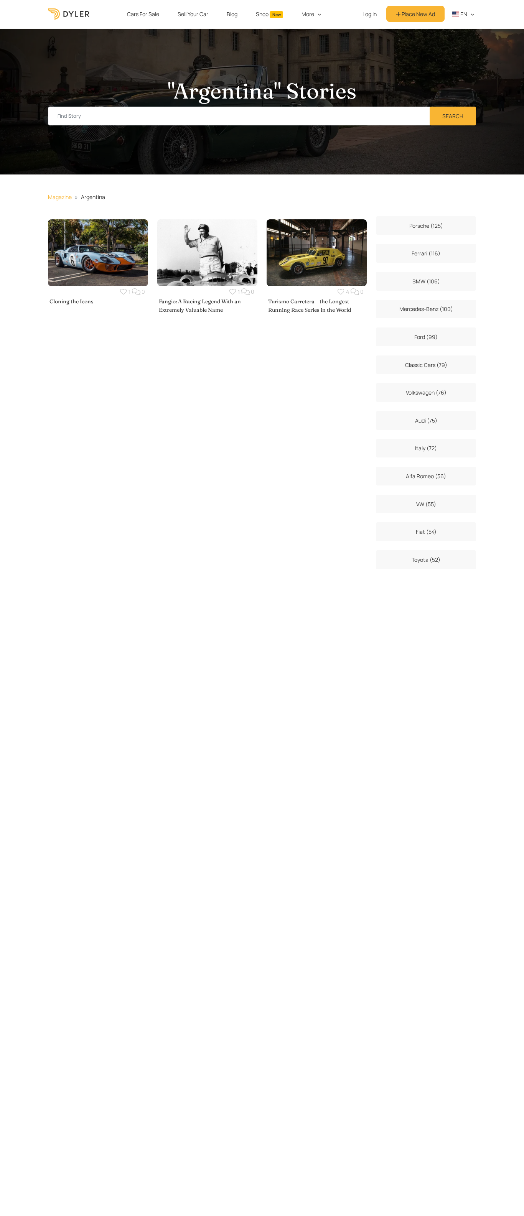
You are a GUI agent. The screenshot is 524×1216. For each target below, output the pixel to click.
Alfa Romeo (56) (426, 476)
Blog (232, 14)
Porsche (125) (426, 225)
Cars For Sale (143, 14)
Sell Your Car (193, 14)
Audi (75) (426, 420)
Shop (268, 14)
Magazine (60, 197)
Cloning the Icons (71, 301)
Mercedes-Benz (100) (426, 309)
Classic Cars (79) (426, 365)
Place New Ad (417, 14)
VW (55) (426, 504)
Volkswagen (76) (426, 392)
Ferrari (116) (426, 253)
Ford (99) (426, 337)
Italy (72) (426, 448)
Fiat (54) (426, 531)
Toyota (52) (426, 559)
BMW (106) (426, 281)
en (463, 14)
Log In (370, 14)
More (308, 14)
